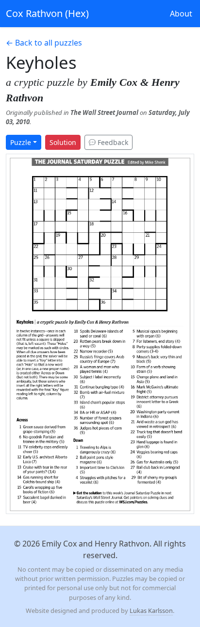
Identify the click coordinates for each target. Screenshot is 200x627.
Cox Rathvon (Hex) (47, 13)
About (181, 13)
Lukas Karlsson (151, 610)
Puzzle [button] (20, 142)
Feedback (112, 142)
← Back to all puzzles (44, 42)
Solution (63, 142)
